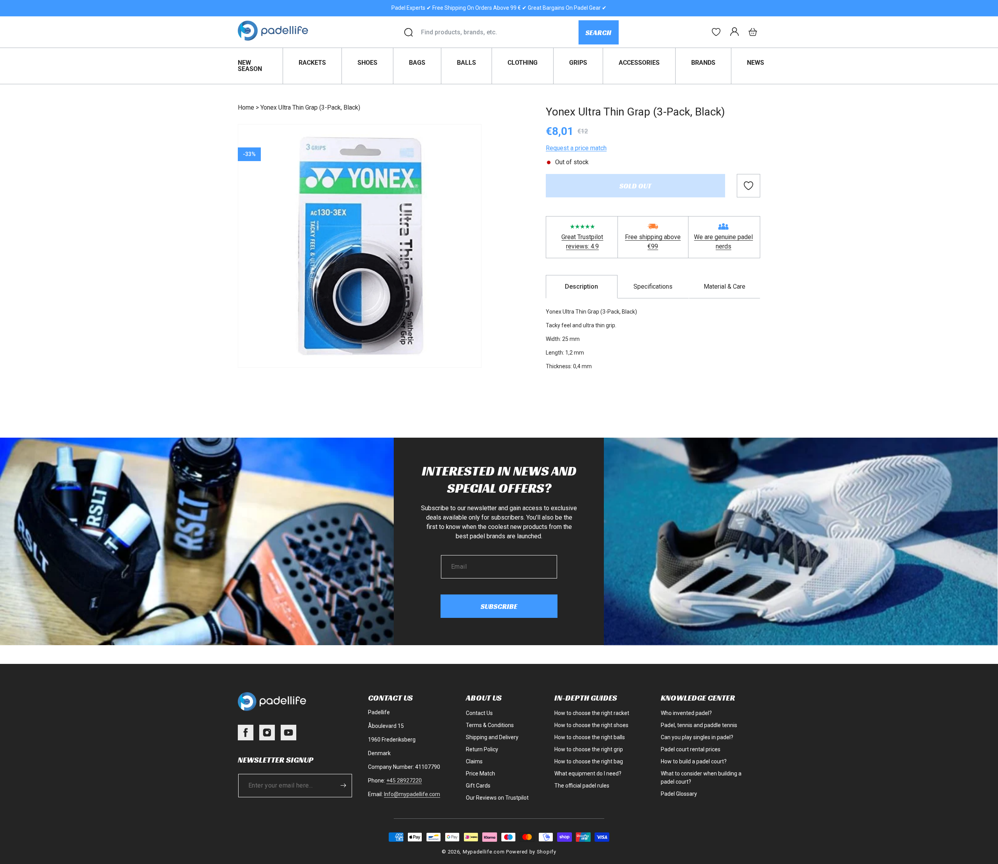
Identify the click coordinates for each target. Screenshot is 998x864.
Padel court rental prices (690, 749)
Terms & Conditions (490, 725)
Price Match (480, 773)
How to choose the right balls (589, 737)
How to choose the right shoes (591, 725)
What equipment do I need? (587, 773)
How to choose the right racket (591, 713)
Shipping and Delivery (492, 737)
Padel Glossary (679, 794)
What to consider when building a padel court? (701, 777)
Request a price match (576, 148)
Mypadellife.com (484, 852)
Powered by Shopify (531, 852)
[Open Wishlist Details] (716, 32)
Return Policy (482, 749)
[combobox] (499, 32)
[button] (752, 32)
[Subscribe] (343, 786)
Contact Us (479, 713)
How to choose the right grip (588, 749)
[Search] (408, 32)
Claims (474, 761)
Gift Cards (478, 785)
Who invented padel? (686, 713)
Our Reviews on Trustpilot (497, 798)
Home (246, 107)
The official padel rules (581, 785)
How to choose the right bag (588, 761)
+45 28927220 (404, 780)
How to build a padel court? (694, 761)
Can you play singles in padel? (697, 737)
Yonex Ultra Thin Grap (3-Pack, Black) (310, 107)
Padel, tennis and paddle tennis (699, 725)
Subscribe (499, 606)
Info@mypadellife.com (412, 794)
